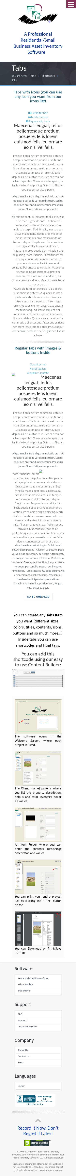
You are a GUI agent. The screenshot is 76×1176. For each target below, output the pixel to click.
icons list (37, 101)
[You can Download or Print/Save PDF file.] (38, 945)
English (21, 1086)
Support (22, 1020)
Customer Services (27, 1027)
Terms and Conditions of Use (33, 978)
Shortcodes (48, 76)
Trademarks (24, 991)
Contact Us (23, 1056)
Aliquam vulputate (39, 121)
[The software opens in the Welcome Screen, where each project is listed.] (38, 732)
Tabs (14, 80)
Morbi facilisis (39, 117)
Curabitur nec (39, 113)
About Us (23, 1050)
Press (21, 1062)
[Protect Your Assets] (38, 14)
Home (32, 76)
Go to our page (38, 596)
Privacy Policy (25, 984)
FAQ (20, 1014)
